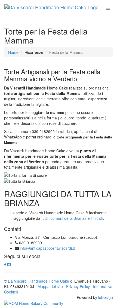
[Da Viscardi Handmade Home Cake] (51, 7)
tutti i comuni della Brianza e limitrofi (72, 218)
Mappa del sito (50, 286)
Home (13, 52)
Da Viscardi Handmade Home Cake (38, 281)
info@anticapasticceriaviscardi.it (47, 248)
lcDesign (105, 297)
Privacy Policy (78, 286)
